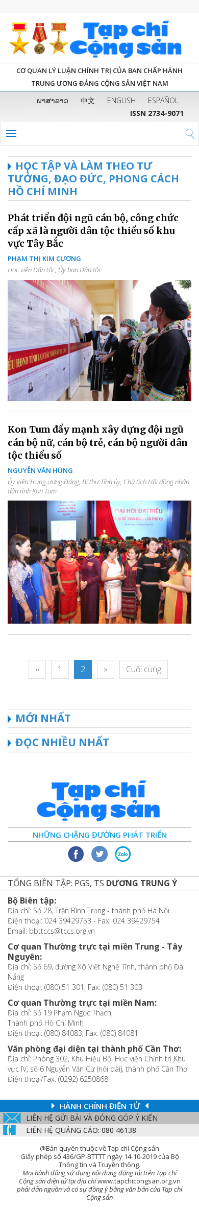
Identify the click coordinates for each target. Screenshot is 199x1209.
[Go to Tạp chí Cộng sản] (99, 38)
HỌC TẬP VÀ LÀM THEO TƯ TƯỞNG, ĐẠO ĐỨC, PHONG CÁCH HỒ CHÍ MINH (93, 178)
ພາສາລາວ (52, 100)
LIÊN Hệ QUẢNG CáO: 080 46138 (81, 1130)
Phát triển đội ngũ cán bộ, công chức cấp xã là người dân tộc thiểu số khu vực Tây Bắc (93, 230)
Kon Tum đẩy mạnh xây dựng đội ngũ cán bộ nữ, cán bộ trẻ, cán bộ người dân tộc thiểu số (98, 442)
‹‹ (37, 669)
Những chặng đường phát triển (100, 834)
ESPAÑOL (163, 100)
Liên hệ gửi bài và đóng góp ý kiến (92, 1118)
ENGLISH (121, 100)
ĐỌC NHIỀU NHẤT (62, 742)
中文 (88, 100)
